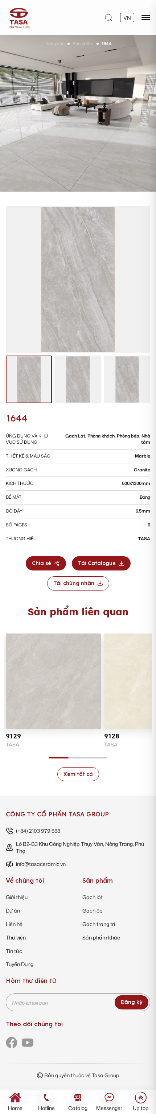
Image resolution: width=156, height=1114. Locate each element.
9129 (13, 736)
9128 (111, 736)
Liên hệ (14, 924)
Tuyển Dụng (19, 964)
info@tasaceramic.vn (41, 863)
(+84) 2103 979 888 (38, 830)
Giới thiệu (17, 897)
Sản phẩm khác (101, 937)
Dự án (13, 910)
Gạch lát (92, 897)
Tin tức (14, 951)
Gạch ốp (92, 910)
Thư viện (16, 937)
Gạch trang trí (98, 924)
